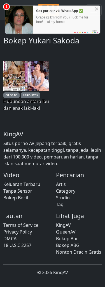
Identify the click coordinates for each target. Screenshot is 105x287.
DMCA (10, 238)
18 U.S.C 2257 (17, 245)
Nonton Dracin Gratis (78, 252)
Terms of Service (20, 225)
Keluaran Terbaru (21, 184)
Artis (61, 184)
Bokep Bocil (15, 198)
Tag (60, 204)
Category (65, 191)
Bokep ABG (68, 245)
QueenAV (66, 232)
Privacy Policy (17, 232)
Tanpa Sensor (17, 191)
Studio (63, 198)
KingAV (63, 225)
